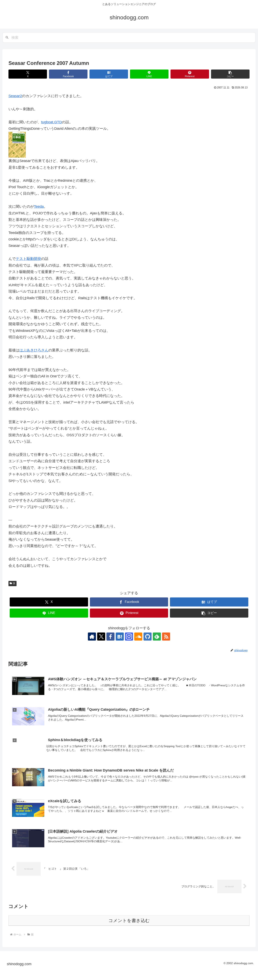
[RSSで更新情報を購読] (166, 636)
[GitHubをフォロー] (148, 636)
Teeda (39, 207)
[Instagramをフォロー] (129, 636)
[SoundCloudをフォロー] (138, 636)
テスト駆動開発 (28, 259)
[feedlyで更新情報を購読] (157, 636)
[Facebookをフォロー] (110, 636)
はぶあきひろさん (33, 350)
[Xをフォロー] (101, 636)
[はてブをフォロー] (120, 636)
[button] (230, 74)
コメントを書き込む (129, 920)
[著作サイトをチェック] (92, 636)
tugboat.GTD (51, 122)
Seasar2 (15, 96)
